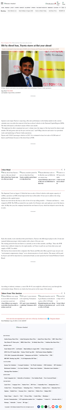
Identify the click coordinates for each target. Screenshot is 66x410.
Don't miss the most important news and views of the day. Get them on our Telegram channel (33, 318)
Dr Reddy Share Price (38, 342)
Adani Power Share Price (44, 339)
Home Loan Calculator (36, 368)
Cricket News (7, 388)
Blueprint (28, 7)
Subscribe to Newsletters (23, 378)
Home (2, 7)
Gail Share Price (53, 11)
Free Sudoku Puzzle (37, 378)
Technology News (28, 388)
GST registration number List (27, 399)
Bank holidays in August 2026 (31, 349)
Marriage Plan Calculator (11, 371)
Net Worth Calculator (36, 365)
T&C (21, 396)
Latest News (7, 384)
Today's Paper (8, 396)
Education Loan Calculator (51, 368)
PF (60, 7)
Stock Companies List (10, 378)
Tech (62, 7)
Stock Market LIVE (9, 349)
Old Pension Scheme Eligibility (44, 352)
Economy (56, 7)
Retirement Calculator (10, 368)
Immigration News (53, 384)
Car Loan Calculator (23, 368)
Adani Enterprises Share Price (28, 339)
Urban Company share (47, 349)
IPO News (33, 384)
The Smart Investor (41, 7)
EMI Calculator (48, 365)
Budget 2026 (48, 391)
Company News (16, 384)
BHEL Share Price (25, 342)
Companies (6, 42)
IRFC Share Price (57, 339)
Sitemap (6, 402)
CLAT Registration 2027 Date (28, 358)
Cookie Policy (37, 396)
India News (31, 391)
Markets (22, 7)
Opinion (33, 7)
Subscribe (12, 402)
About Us (15, 396)
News (11, 42)
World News (37, 388)
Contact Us (47, 399)
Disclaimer (45, 396)
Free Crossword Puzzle (50, 378)
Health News (13, 391)
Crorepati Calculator (23, 365)
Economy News (23, 391)
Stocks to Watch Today (40, 11)
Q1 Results (19, 349)
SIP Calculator (58, 365)
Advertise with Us (56, 399)
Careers (19, 402)
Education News (56, 388)
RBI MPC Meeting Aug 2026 (11, 358)
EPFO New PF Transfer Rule (12, 352)
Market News (25, 384)
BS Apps (25, 402)
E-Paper (17, 7)
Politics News (39, 391)
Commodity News (42, 384)
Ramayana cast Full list (31, 355)
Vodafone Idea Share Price (52, 342)
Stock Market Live (12, 11)
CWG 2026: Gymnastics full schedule (14, 355)
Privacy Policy (28, 396)
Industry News (46, 388)
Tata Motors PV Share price (11, 342)
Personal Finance (17, 388)
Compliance (39, 399)
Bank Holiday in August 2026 (26, 11)
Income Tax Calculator (10, 365)
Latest (12, 7)
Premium (7, 7)
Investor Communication (10, 399)
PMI (51, 355)
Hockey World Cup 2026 (27, 352)
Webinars (50, 7)
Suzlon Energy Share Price (11, 339)
